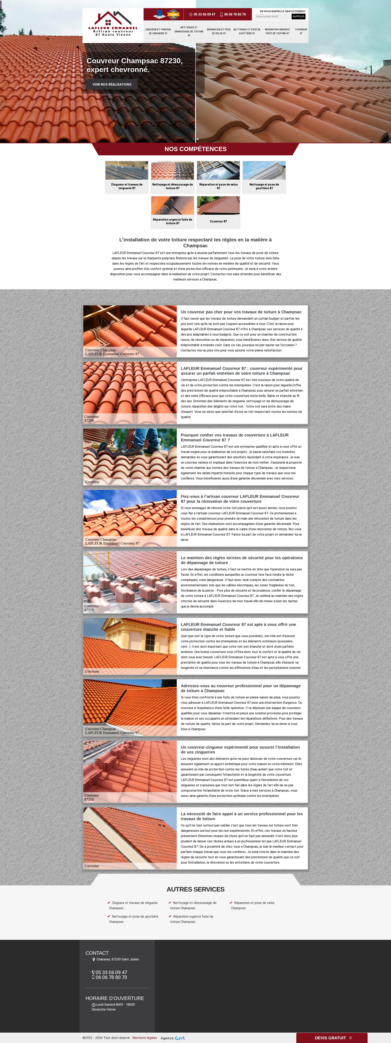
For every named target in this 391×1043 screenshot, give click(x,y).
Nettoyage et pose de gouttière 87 (246, 31)
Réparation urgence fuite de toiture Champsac (191, 919)
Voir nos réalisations (112, 84)
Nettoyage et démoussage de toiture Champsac (193, 905)
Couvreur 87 (301, 31)
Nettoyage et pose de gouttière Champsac (133, 919)
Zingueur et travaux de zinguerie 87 (158, 31)
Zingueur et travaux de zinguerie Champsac (133, 905)
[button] (193, 139)
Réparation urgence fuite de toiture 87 (277, 31)
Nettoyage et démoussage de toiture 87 (189, 31)
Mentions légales (144, 1038)
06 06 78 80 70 (234, 14)
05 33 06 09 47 (204, 14)
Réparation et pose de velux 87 (219, 31)
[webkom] (172, 1038)
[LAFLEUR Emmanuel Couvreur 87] (113, 23)
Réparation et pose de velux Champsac (253, 905)
